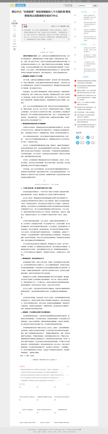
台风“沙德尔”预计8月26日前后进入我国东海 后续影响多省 (86, 121)
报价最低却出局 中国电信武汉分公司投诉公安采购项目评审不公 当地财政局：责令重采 (86, 97)
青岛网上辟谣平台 (79, 144)
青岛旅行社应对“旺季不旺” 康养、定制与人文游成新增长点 (90, 49)
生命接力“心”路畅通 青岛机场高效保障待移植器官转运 (90, 31)
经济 (49, 1)
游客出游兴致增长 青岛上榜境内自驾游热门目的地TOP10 (90, 24)
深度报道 (84, 44)
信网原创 (20, 5)
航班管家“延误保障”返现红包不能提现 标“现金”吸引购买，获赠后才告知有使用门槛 (42, 375)
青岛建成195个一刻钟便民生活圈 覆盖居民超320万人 (90, 56)
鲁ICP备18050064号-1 (32, 429)
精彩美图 (22, 384)
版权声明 (64, 431)
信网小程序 (87, 138)
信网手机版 (79, 138)
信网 (19, 1)
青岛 (25, 1)
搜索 (95, 5)
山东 (28, 1)
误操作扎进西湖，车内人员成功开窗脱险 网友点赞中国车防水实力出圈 (86, 91)
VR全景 (74, 1)
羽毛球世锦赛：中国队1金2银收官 (86, 112)
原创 (22, 1)
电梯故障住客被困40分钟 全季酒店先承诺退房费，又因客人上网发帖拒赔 (40, 369)
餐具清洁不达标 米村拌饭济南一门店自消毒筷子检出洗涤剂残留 (86, 108)
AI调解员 (87, 144)
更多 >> (68, 366)
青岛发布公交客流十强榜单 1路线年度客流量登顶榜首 (90, 38)
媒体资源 (39, 431)
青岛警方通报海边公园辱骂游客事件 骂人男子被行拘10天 (86, 87)
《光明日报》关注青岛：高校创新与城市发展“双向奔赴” (90, 63)
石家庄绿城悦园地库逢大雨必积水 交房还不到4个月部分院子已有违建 (86, 126)
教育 (55, 1)
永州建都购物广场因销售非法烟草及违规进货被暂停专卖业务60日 (38, 380)
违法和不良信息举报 (71, 431)
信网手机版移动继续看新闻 (68, 5)
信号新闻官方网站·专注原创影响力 (12, 5)
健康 (59, 1)
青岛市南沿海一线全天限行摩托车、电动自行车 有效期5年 (86, 116)
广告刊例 (79, 1)
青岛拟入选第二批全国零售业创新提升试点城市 (90, 71)
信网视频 (64, 1)
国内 (32, 1)
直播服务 (69, 1)
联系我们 (59, 431)
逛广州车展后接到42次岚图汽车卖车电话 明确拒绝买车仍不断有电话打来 (40, 378)
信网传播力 (44, 431)
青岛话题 (84, 12)
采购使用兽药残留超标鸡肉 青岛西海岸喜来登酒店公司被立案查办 (86, 82)
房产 (52, 1)
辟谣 (42, 1)
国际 (35, 1)
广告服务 (54, 431)
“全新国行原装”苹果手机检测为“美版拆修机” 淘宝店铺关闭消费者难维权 (39, 372)
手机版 (88, 1)
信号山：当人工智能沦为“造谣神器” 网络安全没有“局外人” (86, 103)
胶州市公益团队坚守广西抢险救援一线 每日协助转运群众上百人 (90, 17)
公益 (46, 1)
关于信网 (50, 431)
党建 (39, 1)
